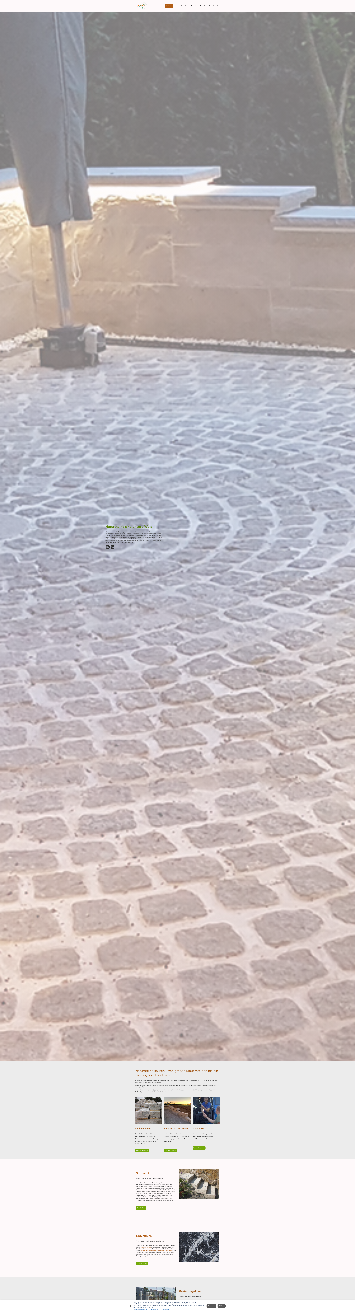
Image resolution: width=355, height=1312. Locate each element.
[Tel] (112, 547)
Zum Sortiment (141, 1208)
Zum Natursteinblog (170, 1150)
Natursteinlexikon (146, 1247)
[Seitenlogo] (141, 5)
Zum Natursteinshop (142, 1150)
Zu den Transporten (199, 1148)
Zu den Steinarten (142, 1263)
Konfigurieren (165, 1309)
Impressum (154, 1309)
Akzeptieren (211, 1306)
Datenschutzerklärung (140, 1309)
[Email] (108, 547)
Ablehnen (221, 1306)
